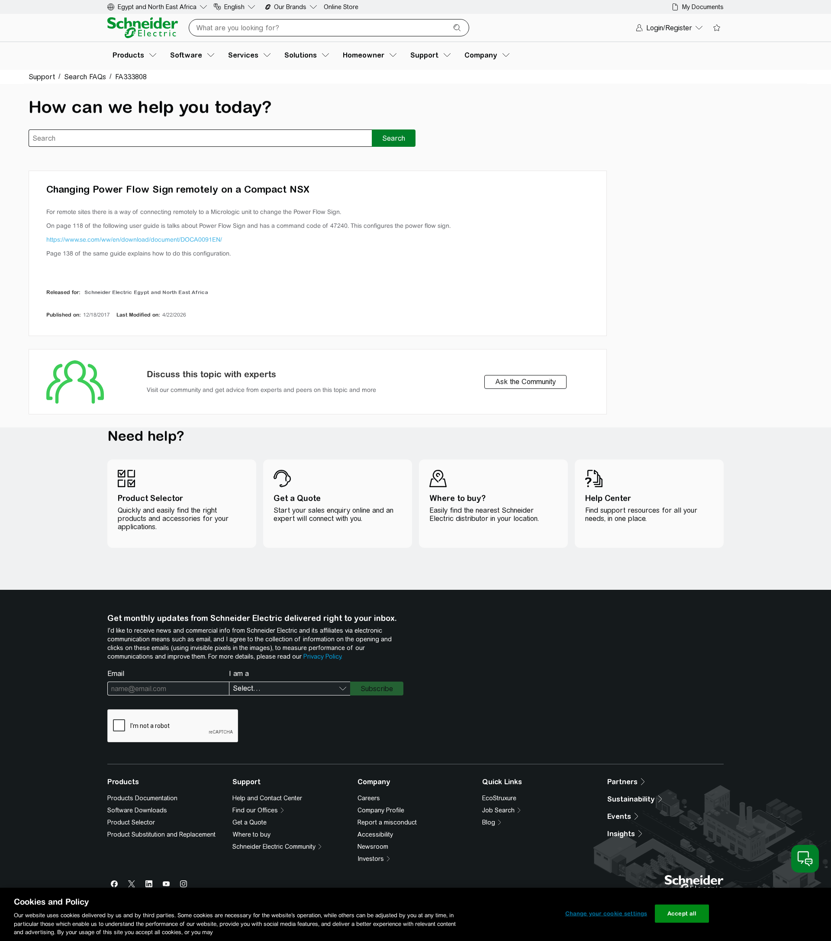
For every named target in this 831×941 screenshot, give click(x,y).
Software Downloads (137, 810)
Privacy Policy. (322, 656)
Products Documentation (142, 798)
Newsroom (373, 846)
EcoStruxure (499, 798)
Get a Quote (249, 822)
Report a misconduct (387, 822)
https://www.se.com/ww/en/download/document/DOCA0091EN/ (134, 239)
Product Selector (131, 822)
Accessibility (375, 834)
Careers (369, 798)
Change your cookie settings (606, 913)
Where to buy (251, 834)
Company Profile (381, 810)
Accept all (681, 913)
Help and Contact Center (267, 798)
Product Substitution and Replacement (161, 834)
